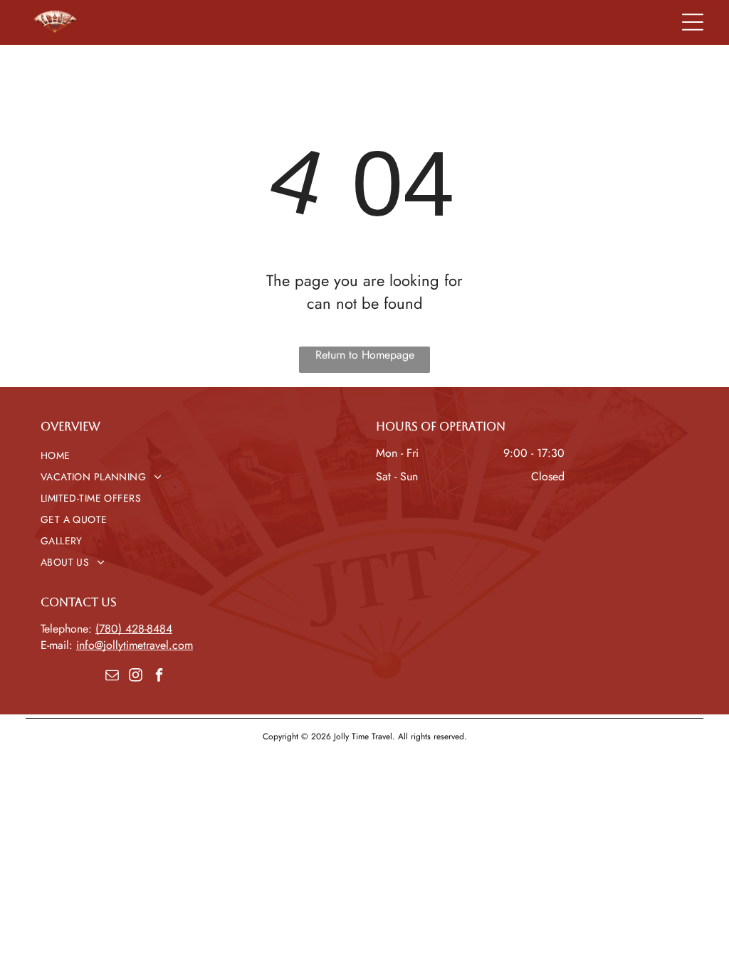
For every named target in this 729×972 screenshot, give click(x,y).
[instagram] (135, 676)
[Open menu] (692, 22)
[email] (112, 676)
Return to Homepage (364, 355)
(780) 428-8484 (133, 628)
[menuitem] (197, 455)
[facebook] (159, 676)
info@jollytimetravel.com (134, 645)
